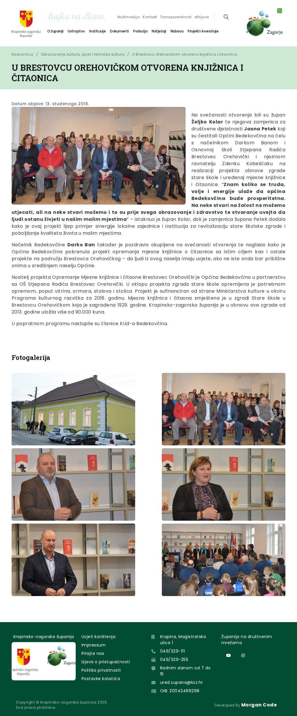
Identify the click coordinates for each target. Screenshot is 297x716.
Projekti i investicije (203, 31)
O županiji (55, 31)
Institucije (97, 31)
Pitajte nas (93, 653)
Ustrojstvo (76, 31)
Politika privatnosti (101, 670)
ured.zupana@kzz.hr (181, 682)
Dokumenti (119, 31)
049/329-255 (174, 659)
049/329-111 (172, 651)
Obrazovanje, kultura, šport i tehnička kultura (82, 54)
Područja (140, 31)
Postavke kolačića (101, 679)
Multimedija (128, 16)
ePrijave (202, 16)
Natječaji (159, 31)
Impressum (94, 645)
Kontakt (150, 16)
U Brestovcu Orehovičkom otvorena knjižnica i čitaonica (185, 54)
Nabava (177, 31)
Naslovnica (22, 54)
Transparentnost (176, 16)
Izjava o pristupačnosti (106, 662)
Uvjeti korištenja (98, 637)
